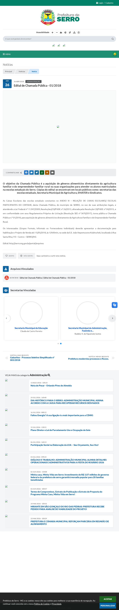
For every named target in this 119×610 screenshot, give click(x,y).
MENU (8, 54)
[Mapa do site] (74, 33)
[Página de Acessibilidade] (79, 33)
